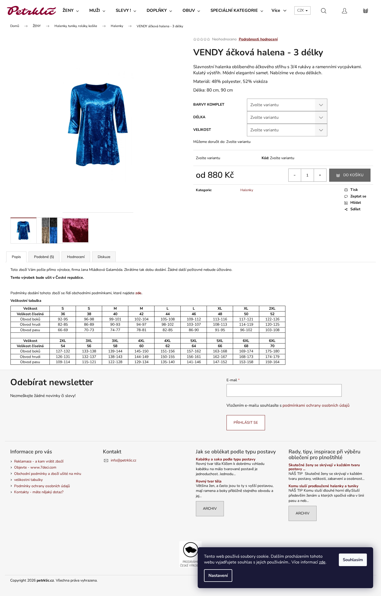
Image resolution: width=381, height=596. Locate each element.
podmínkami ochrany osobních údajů (316, 405)
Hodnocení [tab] (76, 256)
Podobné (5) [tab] (44, 256)
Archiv (210, 508)
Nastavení (218, 575)
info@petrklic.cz (123, 460)
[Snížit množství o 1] (295, 175)
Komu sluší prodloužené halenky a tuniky (323, 486)
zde (322, 562)
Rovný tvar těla (209, 481)
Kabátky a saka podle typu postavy (225, 459)
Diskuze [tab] (104, 256)
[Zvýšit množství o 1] (320, 175)
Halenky (246, 190)
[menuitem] (70, 10)
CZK (301, 10)
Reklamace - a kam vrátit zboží (38, 461)
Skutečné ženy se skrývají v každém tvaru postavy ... (324, 467)
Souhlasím (353, 560)
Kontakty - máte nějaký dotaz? (38, 492)
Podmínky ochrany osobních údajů (42, 486)
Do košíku (353, 175)
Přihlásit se (246, 422)
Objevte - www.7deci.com (35, 467)
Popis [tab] (16, 256)
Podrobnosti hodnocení (258, 39)
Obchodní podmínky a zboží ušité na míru (47, 473)
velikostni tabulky (28, 479)
